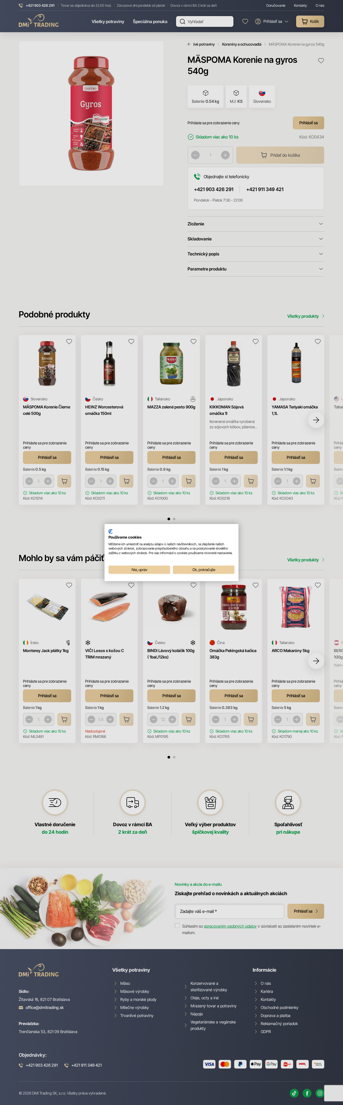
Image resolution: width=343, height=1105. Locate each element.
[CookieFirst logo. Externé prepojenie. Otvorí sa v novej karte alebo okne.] (111, 531)
